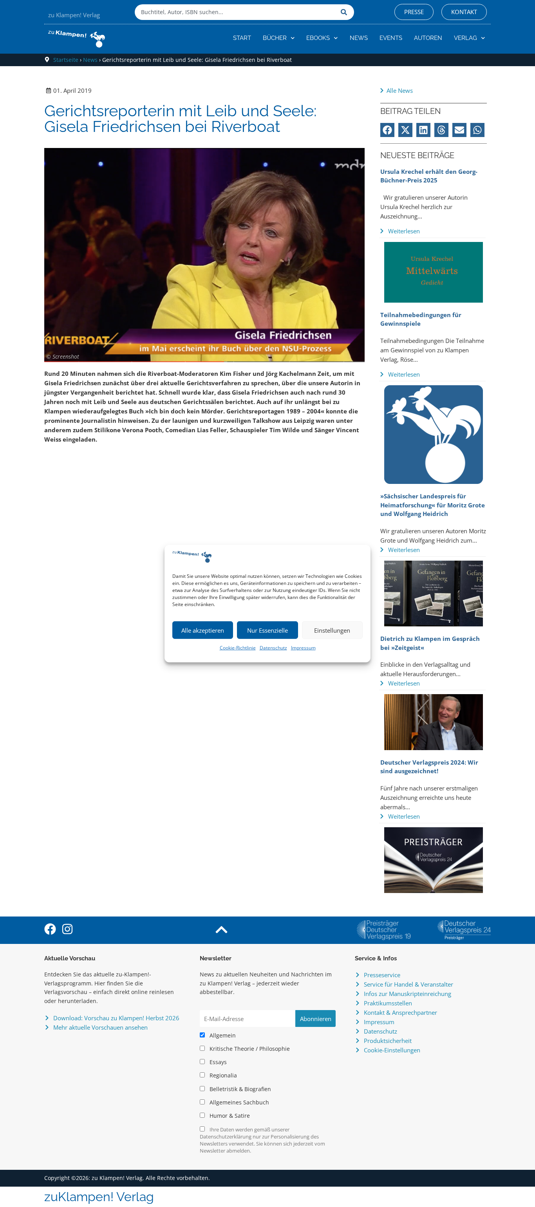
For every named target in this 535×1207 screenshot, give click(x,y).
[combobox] (236, 12)
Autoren (428, 37)
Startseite (65, 59)
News (359, 37)
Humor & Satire (229, 1115)
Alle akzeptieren (202, 630)
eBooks (318, 37)
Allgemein (222, 1035)
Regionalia (222, 1075)
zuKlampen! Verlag (99, 1196)
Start (242, 37)
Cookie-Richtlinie (238, 647)
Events (391, 37)
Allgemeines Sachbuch (238, 1102)
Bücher (275, 37)
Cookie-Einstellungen (392, 1050)
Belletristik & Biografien (239, 1089)
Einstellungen (332, 630)
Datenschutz (273, 647)
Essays (217, 1062)
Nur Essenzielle (267, 630)
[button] (387, 130)
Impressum (303, 647)
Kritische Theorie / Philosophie (249, 1048)
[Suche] (345, 12)
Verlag (465, 37)
